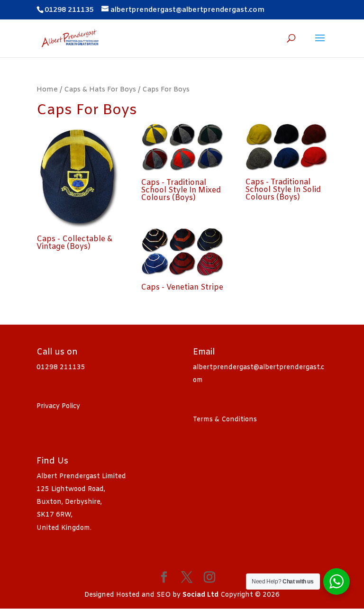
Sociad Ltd (200, 595)
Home (47, 89)
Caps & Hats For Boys (100, 89)
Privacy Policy (58, 406)
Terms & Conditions (225, 419)
